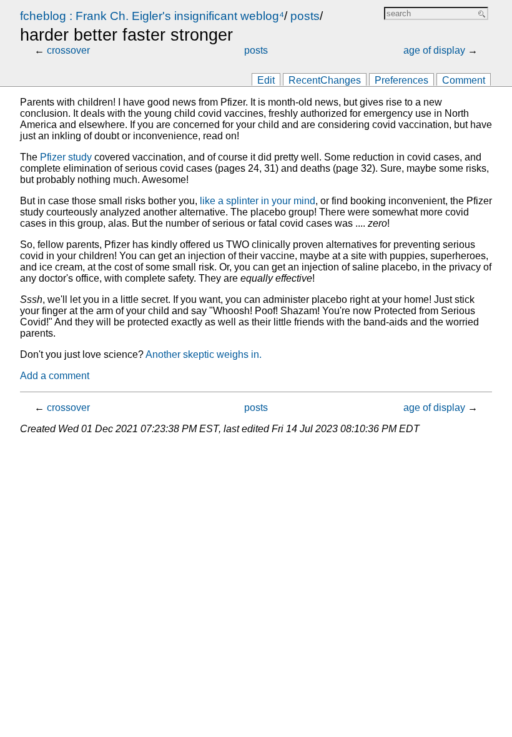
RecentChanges (324, 80)
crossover (68, 50)
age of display (434, 50)
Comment (463, 80)
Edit (266, 80)
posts (305, 15)
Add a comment (54, 375)
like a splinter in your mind (257, 200)
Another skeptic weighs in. (203, 354)
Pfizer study (66, 157)
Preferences (401, 80)
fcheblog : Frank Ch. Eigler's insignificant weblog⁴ (152, 15)
